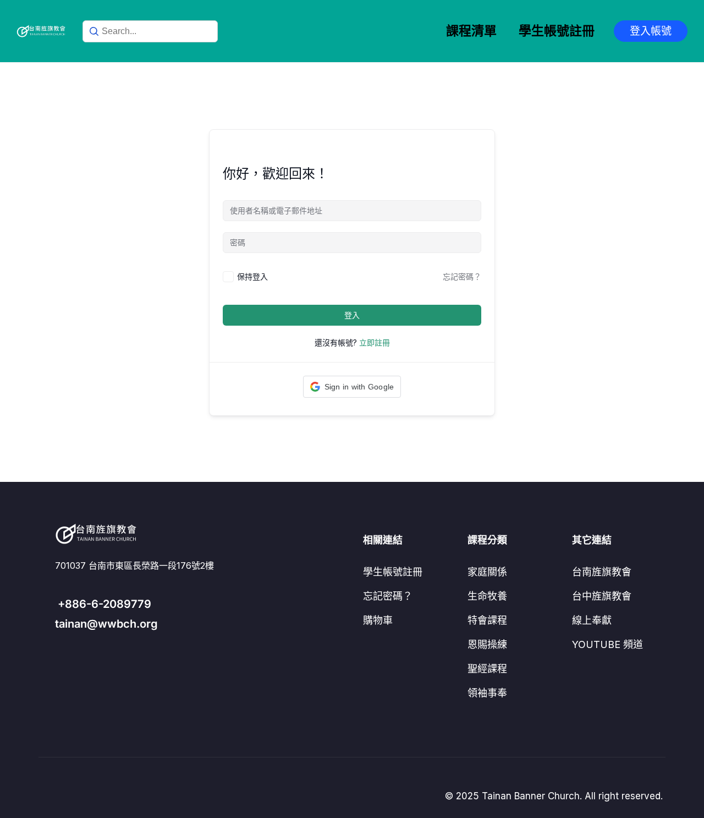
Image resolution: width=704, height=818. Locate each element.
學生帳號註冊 (557, 31)
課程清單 (471, 31)
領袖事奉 (487, 693)
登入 (352, 315)
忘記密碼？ (462, 276)
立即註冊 (374, 342)
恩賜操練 (487, 644)
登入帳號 (651, 31)
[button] (352, 387)
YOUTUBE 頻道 (607, 644)
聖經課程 (487, 668)
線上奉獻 (592, 620)
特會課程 (487, 620)
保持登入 (252, 276)
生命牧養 (487, 596)
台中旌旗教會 (601, 596)
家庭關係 (487, 572)
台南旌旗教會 (601, 572)
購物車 (378, 620)
